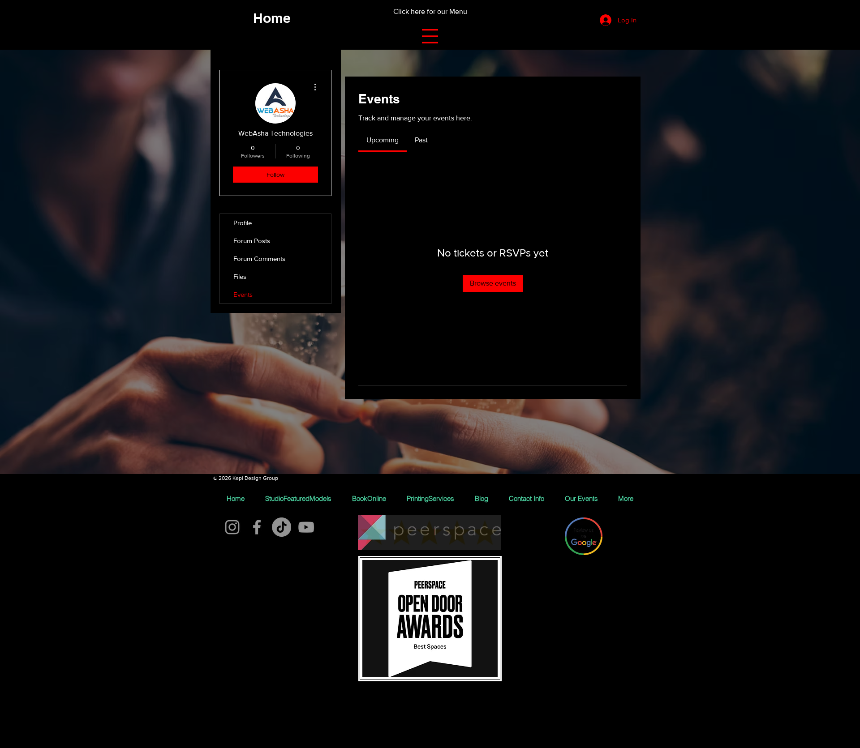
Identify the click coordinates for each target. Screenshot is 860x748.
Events (243, 294)
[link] (382, 140)
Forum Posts (251, 240)
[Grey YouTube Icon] (306, 527)
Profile (242, 223)
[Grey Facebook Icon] (257, 527)
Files (239, 276)
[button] (430, 36)
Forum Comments (259, 258)
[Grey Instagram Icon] (232, 527)
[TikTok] (281, 527)
